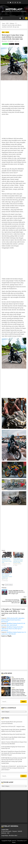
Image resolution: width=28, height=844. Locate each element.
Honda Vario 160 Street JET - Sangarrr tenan (13, 726)
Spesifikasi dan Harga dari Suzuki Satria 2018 (13, 734)
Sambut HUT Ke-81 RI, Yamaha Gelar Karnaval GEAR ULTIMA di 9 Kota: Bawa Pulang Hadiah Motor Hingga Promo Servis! (18, 682)
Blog (3, 32)
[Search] (24, 18)
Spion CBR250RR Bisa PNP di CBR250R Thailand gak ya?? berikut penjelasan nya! (7, 576)
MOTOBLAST (14, 9)
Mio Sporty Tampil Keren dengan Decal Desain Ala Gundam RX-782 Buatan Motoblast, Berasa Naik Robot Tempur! (13, 753)
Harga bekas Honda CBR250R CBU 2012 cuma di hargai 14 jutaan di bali (7, 560)
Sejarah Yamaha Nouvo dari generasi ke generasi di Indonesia (11, 722)
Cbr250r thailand (8, 584)
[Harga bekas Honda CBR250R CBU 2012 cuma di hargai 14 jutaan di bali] (7, 555)
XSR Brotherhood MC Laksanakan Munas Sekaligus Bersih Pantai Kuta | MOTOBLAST (12, 619)
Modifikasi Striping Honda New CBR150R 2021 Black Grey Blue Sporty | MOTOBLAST (12, 628)
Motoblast (5, 41)
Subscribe (26, 18)
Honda (7, 32)
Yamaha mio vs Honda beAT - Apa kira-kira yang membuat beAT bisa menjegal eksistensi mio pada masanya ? (14, 767)
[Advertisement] (14, 92)
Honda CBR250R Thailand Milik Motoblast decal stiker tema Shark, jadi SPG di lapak (18, 560)
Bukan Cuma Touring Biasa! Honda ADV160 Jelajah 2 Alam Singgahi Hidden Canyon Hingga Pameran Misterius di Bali (19, 692)
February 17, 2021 (13, 41)
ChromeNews (20, 840)
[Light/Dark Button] (21, 18)
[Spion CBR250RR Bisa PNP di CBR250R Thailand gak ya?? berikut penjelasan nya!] (7, 570)
